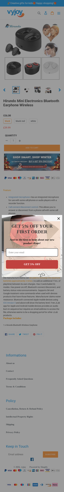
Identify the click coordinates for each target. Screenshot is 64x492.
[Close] (58, 218)
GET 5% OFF (32, 264)
